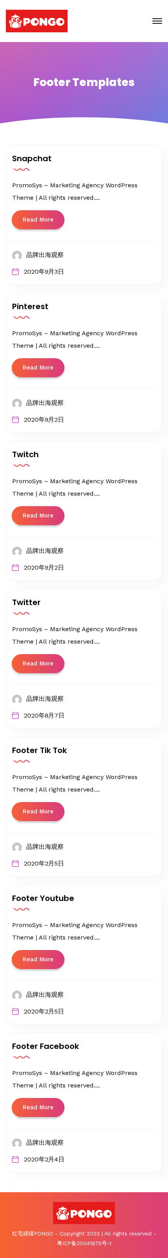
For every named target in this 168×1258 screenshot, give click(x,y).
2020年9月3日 (44, 271)
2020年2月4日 (44, 1159)
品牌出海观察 (45, 255)
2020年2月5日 (44, 863)
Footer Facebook (45, 1046)
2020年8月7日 (44, 715)
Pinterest (30, 306)
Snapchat (32, 158)
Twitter (26, 602)
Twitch (25, 454)
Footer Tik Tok (39, 750)
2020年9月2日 (44, 419)
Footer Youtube (43, 898)
